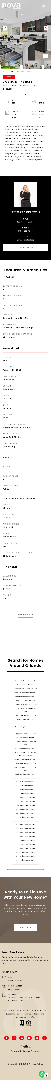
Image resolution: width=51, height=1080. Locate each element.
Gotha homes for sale (26, 685)
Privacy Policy (35, 1064)
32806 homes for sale (25, 836)
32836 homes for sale (25, 840)
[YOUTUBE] (29, 1038)
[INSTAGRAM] (14, 1038)
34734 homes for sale (25, 790)
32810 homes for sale (25, 844)
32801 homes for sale (25, 829)
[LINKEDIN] (21, 1038)
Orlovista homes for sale (25, 681)
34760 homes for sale (25, 860)
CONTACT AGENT (25, 248)
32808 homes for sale (25, 805)
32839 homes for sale (25, 809)
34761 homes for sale (25, 817)
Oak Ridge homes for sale (25, 715)
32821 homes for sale (25, 852)
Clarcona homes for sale (25, 748)
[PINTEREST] (37, 1038)
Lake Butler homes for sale (25, 693)
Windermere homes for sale (25, 689)
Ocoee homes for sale (26, 719)
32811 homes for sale (25, 786)
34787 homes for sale (25, 856)
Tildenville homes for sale (25, 763)
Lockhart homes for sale (25, 774)
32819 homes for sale (25, 793)
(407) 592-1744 (25, 231)
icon (42, 1074)
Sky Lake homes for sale (25, 738)
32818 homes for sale (25, 801)
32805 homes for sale (25, 797)
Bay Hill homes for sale (25, 700)
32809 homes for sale (25, 833)
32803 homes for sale (25, 848)
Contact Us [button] (25, 928)
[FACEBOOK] (6, 1038)
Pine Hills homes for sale (25, 697)
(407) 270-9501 (14, 989)
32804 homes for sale (25, 825)
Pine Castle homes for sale (25, 759)
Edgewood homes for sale (25, 734)
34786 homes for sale (25, 813)
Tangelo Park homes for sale (25, 704)
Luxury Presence (31, 1051)
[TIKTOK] (44, 1038)
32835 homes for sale (25, 782)
